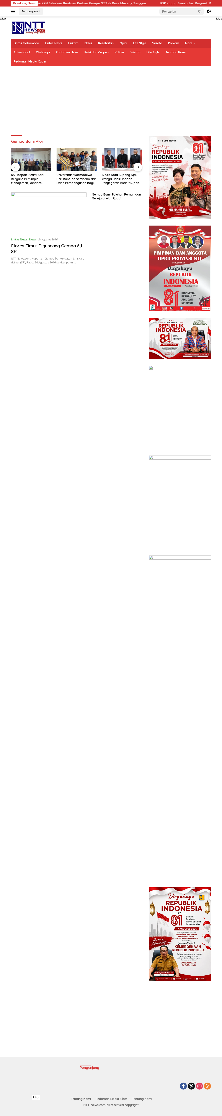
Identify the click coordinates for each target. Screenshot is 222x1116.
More (189, 43)
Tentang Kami (31, 11)
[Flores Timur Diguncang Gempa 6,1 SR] (49, 213)
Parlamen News (67, 52)
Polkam (173, 43)
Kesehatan (106, 43)
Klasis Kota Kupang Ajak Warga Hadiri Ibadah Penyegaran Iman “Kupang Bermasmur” (121, 179)
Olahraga (43, 52)
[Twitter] (191, 1086)
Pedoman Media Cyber (30, 61)
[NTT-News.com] (28, 27)
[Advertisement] (111, 101)
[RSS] (207, 1086)
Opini (123, 43)
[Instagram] (199, 1086)
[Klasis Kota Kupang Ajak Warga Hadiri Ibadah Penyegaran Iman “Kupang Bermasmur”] (122, 159)
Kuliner (119, 52)
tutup (36, 1097)
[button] (200, 11)
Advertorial (22, 52)
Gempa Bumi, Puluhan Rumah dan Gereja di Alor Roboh (116, 196)
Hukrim (73, 43)
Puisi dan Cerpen (97, 52)
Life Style (139, 43)
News (33, 239)
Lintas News (53, 43)
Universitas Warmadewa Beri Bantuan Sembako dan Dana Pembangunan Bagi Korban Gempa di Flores (76, 179)
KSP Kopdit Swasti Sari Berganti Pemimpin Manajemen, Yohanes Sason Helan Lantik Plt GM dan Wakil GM (29, 179)
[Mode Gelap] (209, 11)
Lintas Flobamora (26, 43)
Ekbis (88, 43)
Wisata (157, 43)
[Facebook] (183, 1086)
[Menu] (14, 11)
